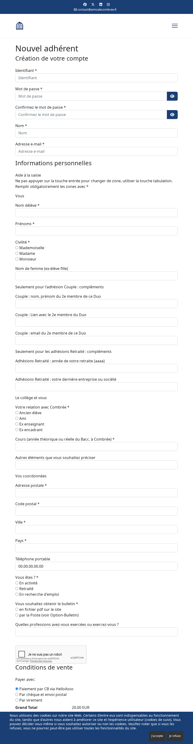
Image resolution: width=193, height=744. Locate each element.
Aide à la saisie (28, 175)
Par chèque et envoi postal (42, 694)
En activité (27, 583)
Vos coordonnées (31, 476)
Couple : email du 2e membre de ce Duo (50, 333)
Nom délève (27, 205)
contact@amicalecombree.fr (97, 10)
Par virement (30, 700)
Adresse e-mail (29, 144)
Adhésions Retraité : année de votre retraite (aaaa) (60, 361)
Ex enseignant (31, 424)
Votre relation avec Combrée (42, 407)
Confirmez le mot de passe (40, 107)
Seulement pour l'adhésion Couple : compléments (59, 286)
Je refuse (175, 736)
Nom (21, 125)
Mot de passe (28, 88)
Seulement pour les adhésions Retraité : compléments (63, 351)
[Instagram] (108, 4)
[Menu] (175, 26)
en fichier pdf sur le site (39, 609)
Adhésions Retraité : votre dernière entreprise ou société (65, 379)
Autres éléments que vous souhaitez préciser (55, 457)
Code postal (27, 503)
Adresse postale (31, 485)
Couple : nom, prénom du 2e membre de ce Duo (58, 296)
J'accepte (157, 736)
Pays (21, 540)
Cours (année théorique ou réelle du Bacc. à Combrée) (65, 439)
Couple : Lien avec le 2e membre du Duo (50, 314)
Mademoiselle (31, 247)
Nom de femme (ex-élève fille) (41, 268)
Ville (20, 522)
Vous (19, 195)
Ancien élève (29, 412)
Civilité (22, 242)
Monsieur (27, 259)
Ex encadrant (30, 429)
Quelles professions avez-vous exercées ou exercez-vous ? (67, 624)
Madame (26, 253)
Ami (22, 418)
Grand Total (26, 707)
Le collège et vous (31, 397)
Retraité (25, 588)
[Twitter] (93, 4)
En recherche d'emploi (38, 594)
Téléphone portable (32, 559)
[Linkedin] (100, 4)
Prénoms (25, 223)
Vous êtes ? (26, 577)
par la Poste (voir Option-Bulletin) (48, 615)
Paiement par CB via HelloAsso (45, 688)
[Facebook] (85, 4)
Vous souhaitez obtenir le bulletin (46, 603)
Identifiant (26, 70)
